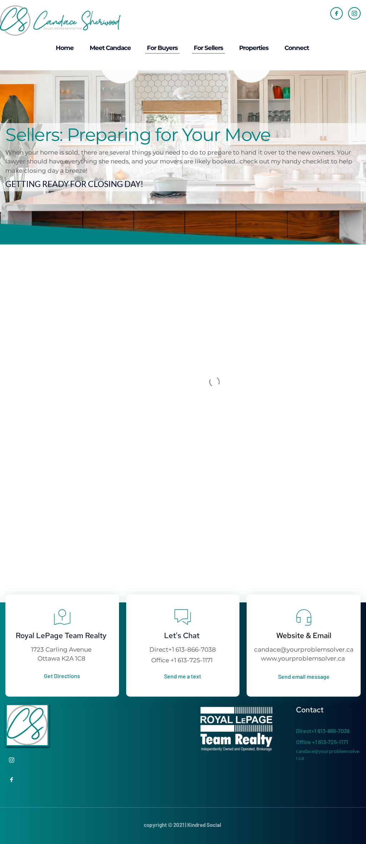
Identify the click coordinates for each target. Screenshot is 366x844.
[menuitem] (64, 48)
